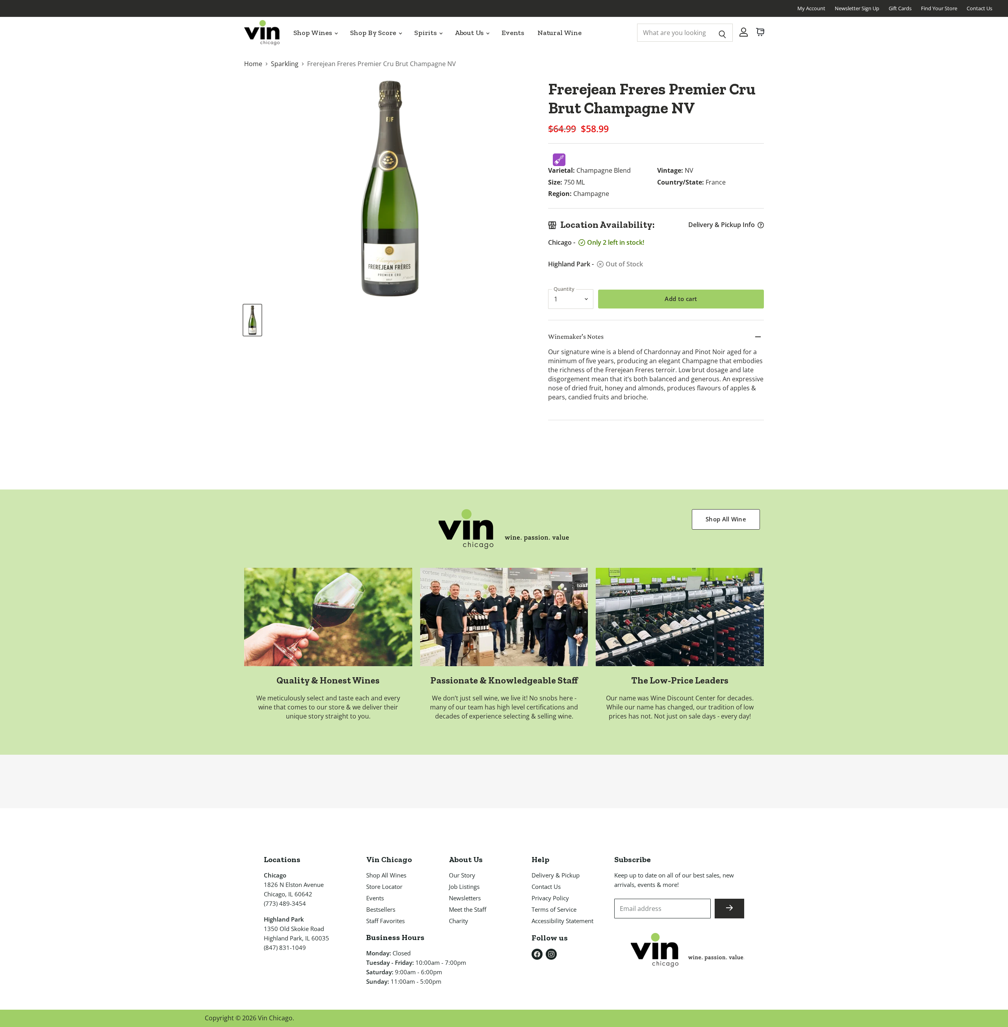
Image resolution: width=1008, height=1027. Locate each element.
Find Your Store (939, 8)
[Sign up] (729, 908)
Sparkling (284, 63)
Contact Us (979, 8)
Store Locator (384, 886)
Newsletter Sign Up (857, 8)
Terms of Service (554, 909)
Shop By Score (374, 32)
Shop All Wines (386, 875)
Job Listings (464, 886)
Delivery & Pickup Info (721, 224)
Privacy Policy (550, 898)
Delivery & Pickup (556, 875)
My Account (811, 8)
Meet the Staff (467, 909)
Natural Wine (559, 32)
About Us (470, 32)
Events (513, 32)
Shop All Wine (726, 519)
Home (253, 63)
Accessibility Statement (562, 921)
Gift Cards (900, 8)
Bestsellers (380, 909)
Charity (458, 921)
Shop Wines (313, 32)
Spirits (426, 32)
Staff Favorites (385, 921)
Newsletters (465, 898)
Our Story (462, 875)
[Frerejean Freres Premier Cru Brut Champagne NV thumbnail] (252, 320)
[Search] (722, 33)
